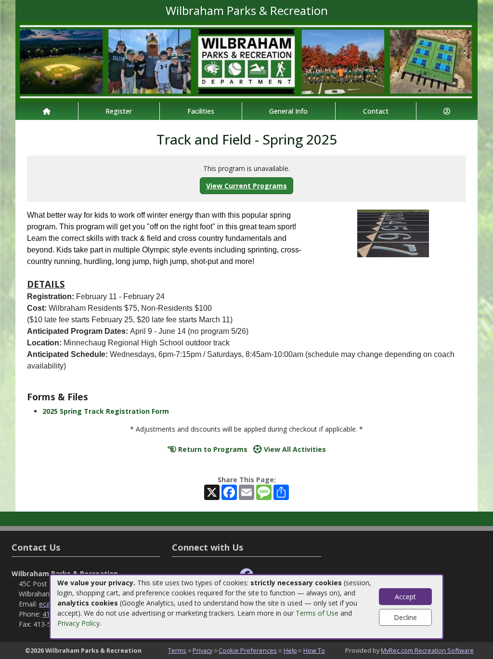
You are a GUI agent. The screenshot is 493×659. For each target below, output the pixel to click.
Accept (405, 596)
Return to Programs (211, 449)
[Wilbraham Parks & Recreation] (246, 61)
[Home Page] (46, 111)
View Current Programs (246, 185)
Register (118, 111)
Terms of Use (317, 613)
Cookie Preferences (248, 650)
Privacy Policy (78, 623)
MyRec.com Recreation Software (427, 650)
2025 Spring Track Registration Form (105, 411)
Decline (405, 617)
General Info (288, 111)
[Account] (447, 111)
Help (290, 650)
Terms (177, 650)
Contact (376, 111)
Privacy (202, 650)
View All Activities (294, 449)
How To (314, 650)
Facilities (200, 111)
